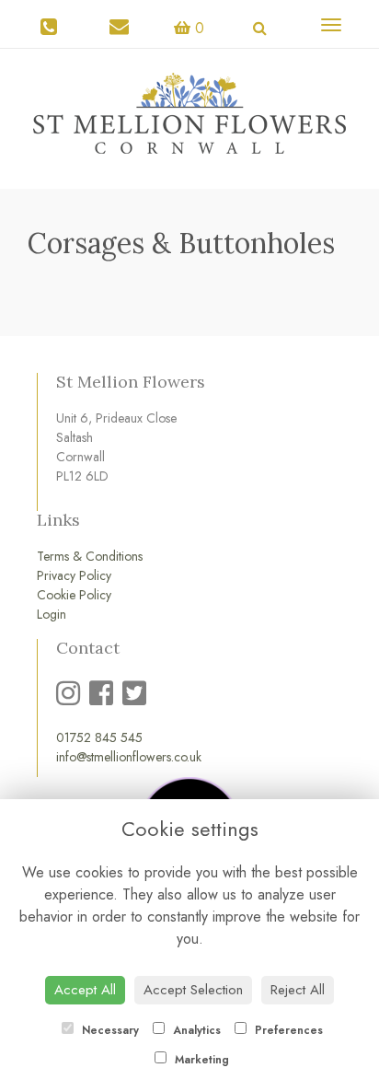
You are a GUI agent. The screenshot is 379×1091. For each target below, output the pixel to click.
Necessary (108, 1030)
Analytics (195, 1030)
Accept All (85, 990)
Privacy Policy (74, 575)
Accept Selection (193, 990)
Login (51, 614)
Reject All (297, 990)
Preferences (287, 1030)
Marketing (200, 1059)
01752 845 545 (99, 737)
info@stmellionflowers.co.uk (128, 757)
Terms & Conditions (90, 556)
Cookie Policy (74, 595)
